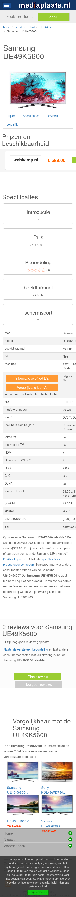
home (7, 27)
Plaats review (38, 676)
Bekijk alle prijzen (14, 559)
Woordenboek (14, 845)
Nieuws (9, 839)
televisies (45, 27)
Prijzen (11, 116)
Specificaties (31, 116)
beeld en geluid (25, 27)
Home (8, 833)
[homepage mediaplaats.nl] (44, 5)
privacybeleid (38, 886)
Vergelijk (12, 124)
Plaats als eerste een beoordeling (25, 649)
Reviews (52, 116)
